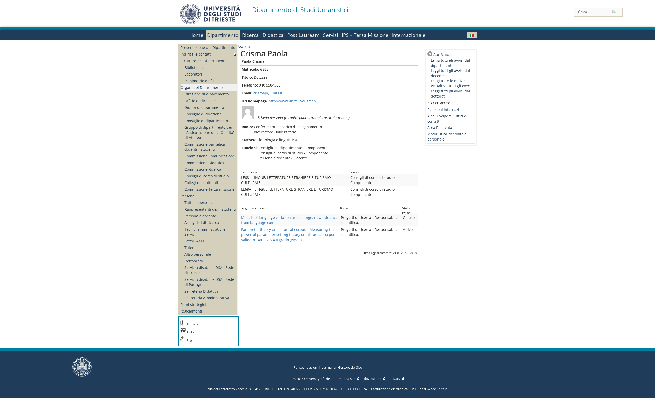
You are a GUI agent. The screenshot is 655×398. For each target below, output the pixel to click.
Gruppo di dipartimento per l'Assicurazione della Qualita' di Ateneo (209, 132)
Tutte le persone (198, 202)
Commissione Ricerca (202, 169)
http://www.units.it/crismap (292, 101)
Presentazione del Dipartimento (208, 47)
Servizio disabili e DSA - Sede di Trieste (209, 270)
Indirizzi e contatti (196, 54)
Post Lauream (303, 35)
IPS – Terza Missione (365, 35)
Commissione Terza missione (209, 189)
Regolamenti (191, 311)
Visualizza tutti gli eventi (452, 85)
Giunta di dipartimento (204, 107)
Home (196, 35)
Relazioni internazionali (447, 109)
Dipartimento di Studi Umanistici (300, 9)
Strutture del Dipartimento (203, 60)
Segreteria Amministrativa (206, 297)
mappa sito (347, 378)
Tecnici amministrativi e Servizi (204, 232)
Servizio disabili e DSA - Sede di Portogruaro (209, 282)
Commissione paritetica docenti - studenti (204, 147)
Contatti (192, 324)
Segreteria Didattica (201, 291)
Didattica (273, 35)
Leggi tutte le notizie (448, 80)
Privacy (394, 378)
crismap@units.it (267, 93)
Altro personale (197, 254)
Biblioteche (194, 67)
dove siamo (372, 378)
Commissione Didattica (204, 162)
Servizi (330, 35)
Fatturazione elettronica (389, 388)
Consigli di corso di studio (206, 176)
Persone (187, 195)
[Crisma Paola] (472, 35)
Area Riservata (439, 127)
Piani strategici (193, 304)
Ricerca (250, 35)
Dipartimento (222, 35)
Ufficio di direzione (200, 100)
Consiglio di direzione (203, 114)
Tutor (189, 247)
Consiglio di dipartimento (206, 120)
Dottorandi (193, 261)
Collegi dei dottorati (201, 182)
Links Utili (193, 332)
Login (190, 340)
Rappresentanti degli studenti (210, 209)
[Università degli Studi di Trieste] (210, 22)
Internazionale (409, 35)
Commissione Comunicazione (209, 156)
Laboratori (193, 74)
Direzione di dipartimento (206, 94)
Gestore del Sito (350, 367)
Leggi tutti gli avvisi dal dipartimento (450, 63)
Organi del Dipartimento (202, 87)
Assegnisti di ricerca (201, 222)
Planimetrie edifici (199, 80)
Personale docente (200, 215)
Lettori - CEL (194, 241)
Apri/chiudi (443, 54)
